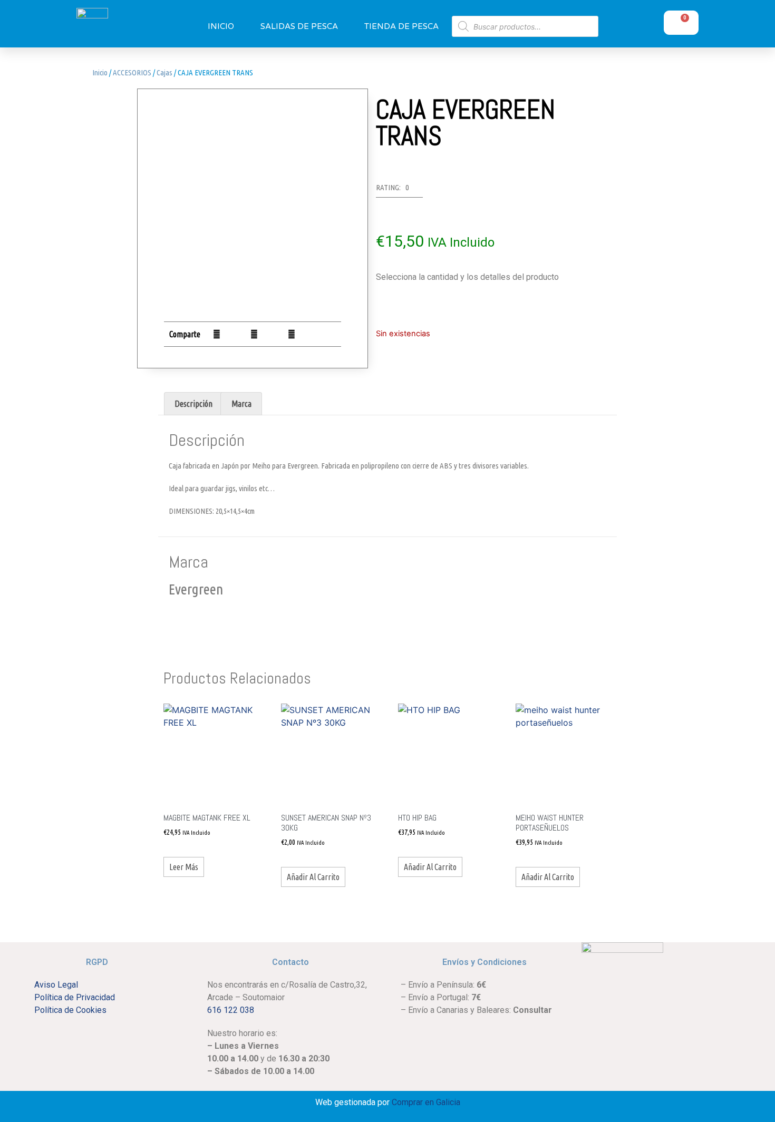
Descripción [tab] (193, 403)
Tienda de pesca (401, 26)
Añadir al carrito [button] (313, 877)
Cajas (164, 72)
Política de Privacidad (74, 997)
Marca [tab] (241, 403)
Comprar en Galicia (426, 1102)
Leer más (183, 867)
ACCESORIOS (132, 72)
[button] (216, 334)
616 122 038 (230, 1010)
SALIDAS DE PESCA (299, 26)
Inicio (221, 26)
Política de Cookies (70, 1010)
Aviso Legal (56, 985)
